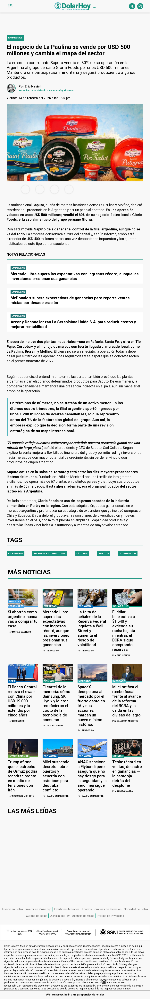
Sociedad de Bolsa (136, 909)
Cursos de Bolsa (36, 916)
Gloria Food (128, 553)
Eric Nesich (121, 655)
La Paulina (15, 553)
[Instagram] (140, 6)
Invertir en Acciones (66, 909)
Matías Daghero (19, 632)
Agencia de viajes (83, 916)
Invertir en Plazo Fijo (38, 909)
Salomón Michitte (125, 721)
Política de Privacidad (110, 916)
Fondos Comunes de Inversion (101, 909)
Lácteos (82, 553)
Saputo (103, 553)
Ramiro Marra (53, 725)
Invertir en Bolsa (12, 909)
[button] (10, 6)
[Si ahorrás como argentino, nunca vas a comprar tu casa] (23, 597)
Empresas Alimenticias (49, 553)
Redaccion (51, 650)
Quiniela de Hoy (60, 916)
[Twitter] (132, 6)
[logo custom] (75, 6)
